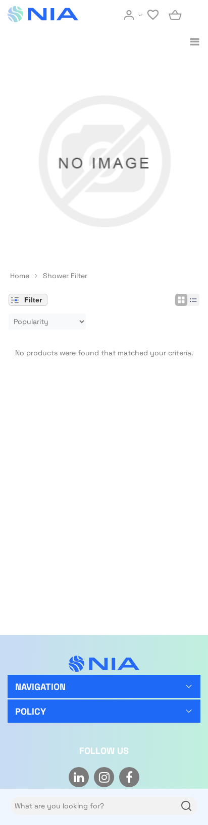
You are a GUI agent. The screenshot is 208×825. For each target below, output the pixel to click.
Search (184, 806)
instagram (104, 777)
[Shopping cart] (176, 15)
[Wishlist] (154, 15)
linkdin (79, 777)
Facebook (129, 777)
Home (19, 275)
